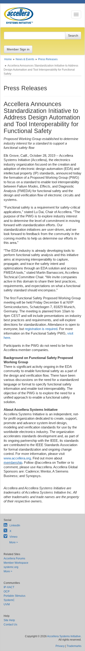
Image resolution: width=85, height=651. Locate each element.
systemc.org (11, 567)
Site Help (9, 620)
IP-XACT (9, 587)
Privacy (60, 646)
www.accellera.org (17, 458)
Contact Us (10, 624)
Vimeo (13, 536)
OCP (7, 591)
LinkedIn (15, 525)
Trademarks (74, 646)
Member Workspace (16, 562)
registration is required (41, 329)
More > (13, 542)
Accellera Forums (14, 558)
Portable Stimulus (14, 595)
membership (13, 462)
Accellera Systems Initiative (64, 636)
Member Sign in (18, 49)
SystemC (9, 600)
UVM (7, 604)
